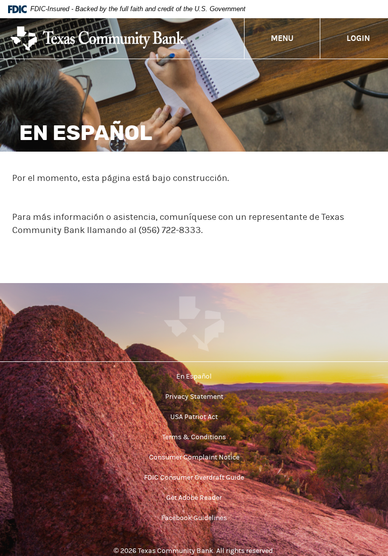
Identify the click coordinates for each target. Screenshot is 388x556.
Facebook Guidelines (194, 518)
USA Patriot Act (194, 417)
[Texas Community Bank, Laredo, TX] (97, 38)
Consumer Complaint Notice (194, 457)
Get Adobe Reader (194, 498)
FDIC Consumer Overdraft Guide (194, 478)
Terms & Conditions (194, 437)
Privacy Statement (194, 397)
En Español (194, 377)
